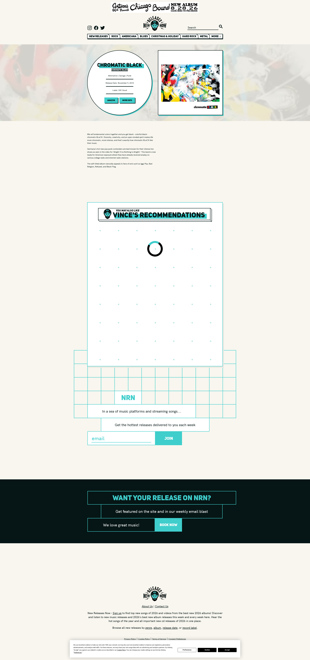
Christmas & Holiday (165, 36)
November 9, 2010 (126, 82)
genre (148, 627)
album (157, 627)
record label (189, 627)
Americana (129, 36)
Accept (227, 650)
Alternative (112, 75)
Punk (129, 75)
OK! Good (122, 90)
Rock (114, 36)
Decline (207, 650)
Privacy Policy (130, 638)
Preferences (187, 650)
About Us (147, 606)
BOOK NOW (168, 525)
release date (170, 627)
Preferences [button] (78, 652)
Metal (204, 36)
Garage (122, 75)
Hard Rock (189, 36)
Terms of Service (159, 638)
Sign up (117, 613)
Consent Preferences (177, 638)
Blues (144, 36)
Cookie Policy (144, 638)
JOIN (168, 438)
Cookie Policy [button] (121, 650)
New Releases (98, 36)
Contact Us (161, 606)
